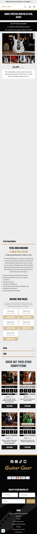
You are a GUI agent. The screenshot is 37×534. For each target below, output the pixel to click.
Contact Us (18, 532)
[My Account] (30, 6)
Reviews (18, 516)
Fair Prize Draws (18, 521)
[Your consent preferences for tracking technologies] (3, 531)
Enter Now (9, 406)
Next (32, 59)
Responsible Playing (18, 524)
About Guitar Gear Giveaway (18, 513)
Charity (18, 527)
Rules (5, 348)
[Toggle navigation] (25, 6)
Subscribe (30, 501)
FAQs (4, 353)
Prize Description (9, 241)
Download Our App (18, 529)
